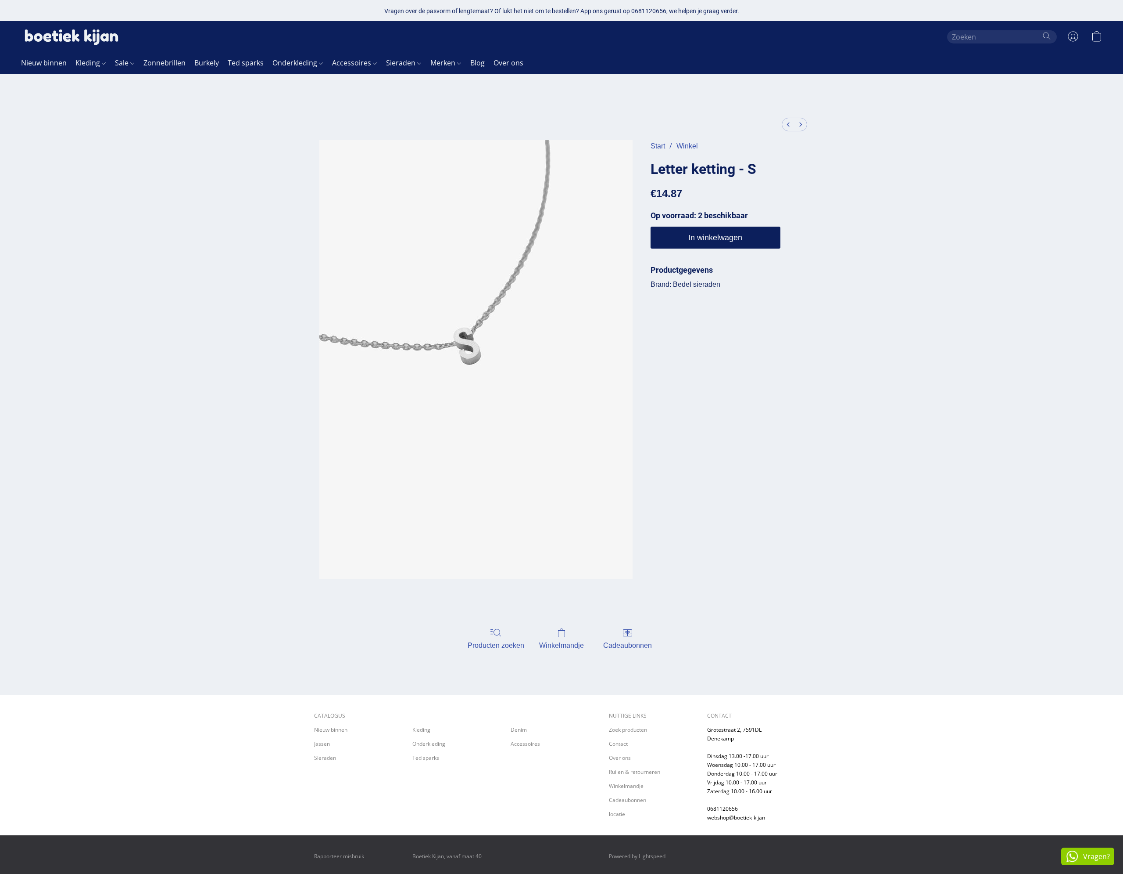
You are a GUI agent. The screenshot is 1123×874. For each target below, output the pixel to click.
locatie (617, 814)
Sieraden (401, 63)
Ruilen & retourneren (634, 772)
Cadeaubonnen (627, 645)
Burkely (206, 63)
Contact (618, 744)
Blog (477, 63)
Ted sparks (246, 63)
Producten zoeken (496, 645)
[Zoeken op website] (1046, 36)
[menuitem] (788, 124)
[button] (71, 36)
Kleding (88, 63)
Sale (122, 63)
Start (658, 146)
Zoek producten (628, 729)
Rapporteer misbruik (339, 856)
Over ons (508, 63)
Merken (443, 63)
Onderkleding (295, 63)
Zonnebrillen (164, 63)
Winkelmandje (561, 645)
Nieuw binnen (44, 63)
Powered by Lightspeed (637, 856)
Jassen (322, 744)
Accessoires (352, 63)
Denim (519, 729)
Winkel (687, 146)
